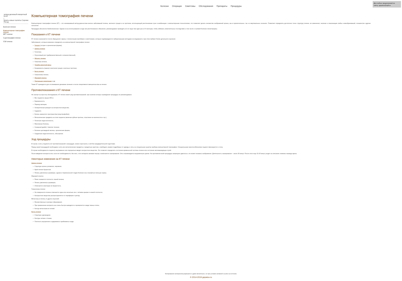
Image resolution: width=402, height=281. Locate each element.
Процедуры (236, 6)
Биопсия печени (9, 27)
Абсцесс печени (40, 58)
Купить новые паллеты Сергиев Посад (16, 21)
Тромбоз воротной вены (43, 65)
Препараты (221, 6)
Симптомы (190, 6)
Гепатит (37, 45)
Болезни (164, 6)
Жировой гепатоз (40, 78)
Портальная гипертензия (43, 81)
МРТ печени (7, 34)
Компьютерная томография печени (14, 31)
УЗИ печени (7, 41)
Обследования (206, 6)
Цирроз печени (40, 48)
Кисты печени (36, 212)
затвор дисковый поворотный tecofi (15, 15)
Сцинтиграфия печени (12, 38)
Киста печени (39, 71)
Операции (177, 6)
